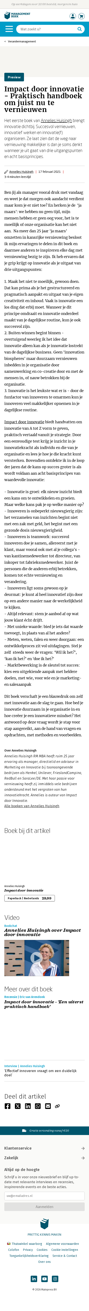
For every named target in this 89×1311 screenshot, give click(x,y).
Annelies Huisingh (56, 120)
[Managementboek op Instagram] (55, 1279)
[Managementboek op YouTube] (44, 1279)
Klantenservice (18, 1148)
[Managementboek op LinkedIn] (34, 1279)
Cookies (42, 1250)
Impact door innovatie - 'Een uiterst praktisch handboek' (43, 1004)
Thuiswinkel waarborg (27, 1244)
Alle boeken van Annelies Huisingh (31, 806)
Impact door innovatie (24, 422)
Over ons (44, 1262)
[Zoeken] (79, 29)
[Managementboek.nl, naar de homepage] (17, 18)
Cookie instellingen (64, 1250)
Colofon (13, 1250)
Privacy (28, 1250)
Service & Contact (64, 1256)
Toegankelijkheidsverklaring (29, 1256)
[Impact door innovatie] (19, 858)
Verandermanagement (22, 41)
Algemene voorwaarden (62, 1244)
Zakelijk (11, 1158)
